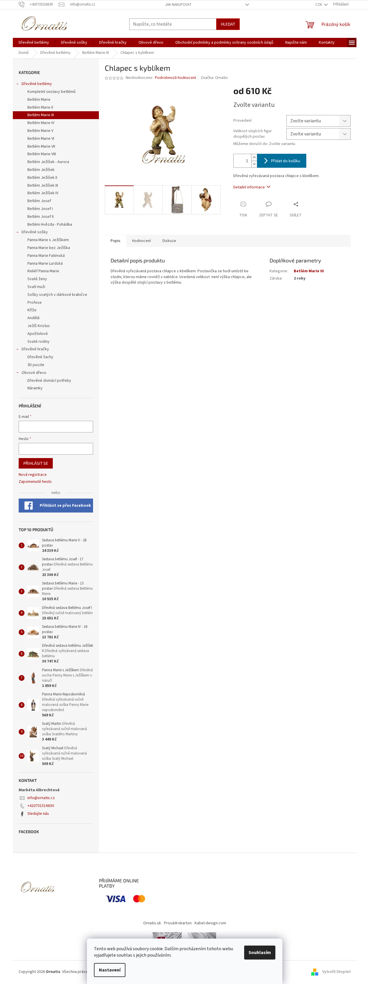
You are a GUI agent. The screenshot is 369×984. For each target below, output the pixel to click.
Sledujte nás (38, 814)
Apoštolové (37, 334)
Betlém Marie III (40, 115)
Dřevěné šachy (40, 357)
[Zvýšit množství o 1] (254, 157)
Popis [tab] (115, 241)
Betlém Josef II (40, 217)
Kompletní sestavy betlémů (51, 92)
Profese (34, 302)
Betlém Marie (38, 100)
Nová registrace (33, 475)
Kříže (31, 310)
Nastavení (109, 970)
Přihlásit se (35, 463)
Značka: (214, 78)
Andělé (33, 318)
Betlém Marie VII (41, 146)
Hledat (228, 24)
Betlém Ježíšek (41, 170)
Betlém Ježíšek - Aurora (48, 162)
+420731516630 (40, 806)
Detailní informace (249, 187)
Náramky (35, 388)
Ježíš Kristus (38, 326)
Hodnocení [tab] (141, 241)
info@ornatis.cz (41, 798)
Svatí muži (36, 287)
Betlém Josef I (40, 209)
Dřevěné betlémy (37, 84)
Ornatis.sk (152, 923)
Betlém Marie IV (40, 123)
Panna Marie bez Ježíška (48, 248)
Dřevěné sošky (35, 232)
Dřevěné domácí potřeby (49, 381)
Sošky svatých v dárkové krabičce (57, 295)
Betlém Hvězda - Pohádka (49, 224)
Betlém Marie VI (40, 139)
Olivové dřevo (34, 373)
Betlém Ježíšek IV (42, 193)
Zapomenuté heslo (35, 482)
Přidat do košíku (285, 160)
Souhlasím (260, 952)
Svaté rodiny (38, 342)
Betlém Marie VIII (41, 154)
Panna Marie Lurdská (45, 263)
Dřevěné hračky (35, 349)
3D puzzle (35, 365)
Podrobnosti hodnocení (175, 78)
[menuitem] (34, 42)
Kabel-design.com (210, 923)
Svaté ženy (37, 279)
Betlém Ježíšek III (42, 185)
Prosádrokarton (178, 923)
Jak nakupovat (178, 4)
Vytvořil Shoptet (336, 972)
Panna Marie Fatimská (46, 256)
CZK (319, 4)
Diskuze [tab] (169, 241)
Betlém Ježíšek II (42, 178)
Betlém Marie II (40, 107)
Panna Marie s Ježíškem (48, 240)
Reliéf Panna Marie (43, 271)
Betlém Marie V (40, 131)
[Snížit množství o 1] (254, 164)
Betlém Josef (39, 201)
